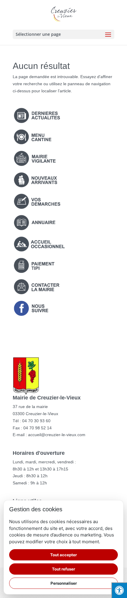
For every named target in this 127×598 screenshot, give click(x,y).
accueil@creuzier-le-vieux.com (56, 434)
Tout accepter (63, 554)
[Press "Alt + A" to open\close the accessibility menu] (119, 590)
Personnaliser (64, 583)
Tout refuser (63, 569)
